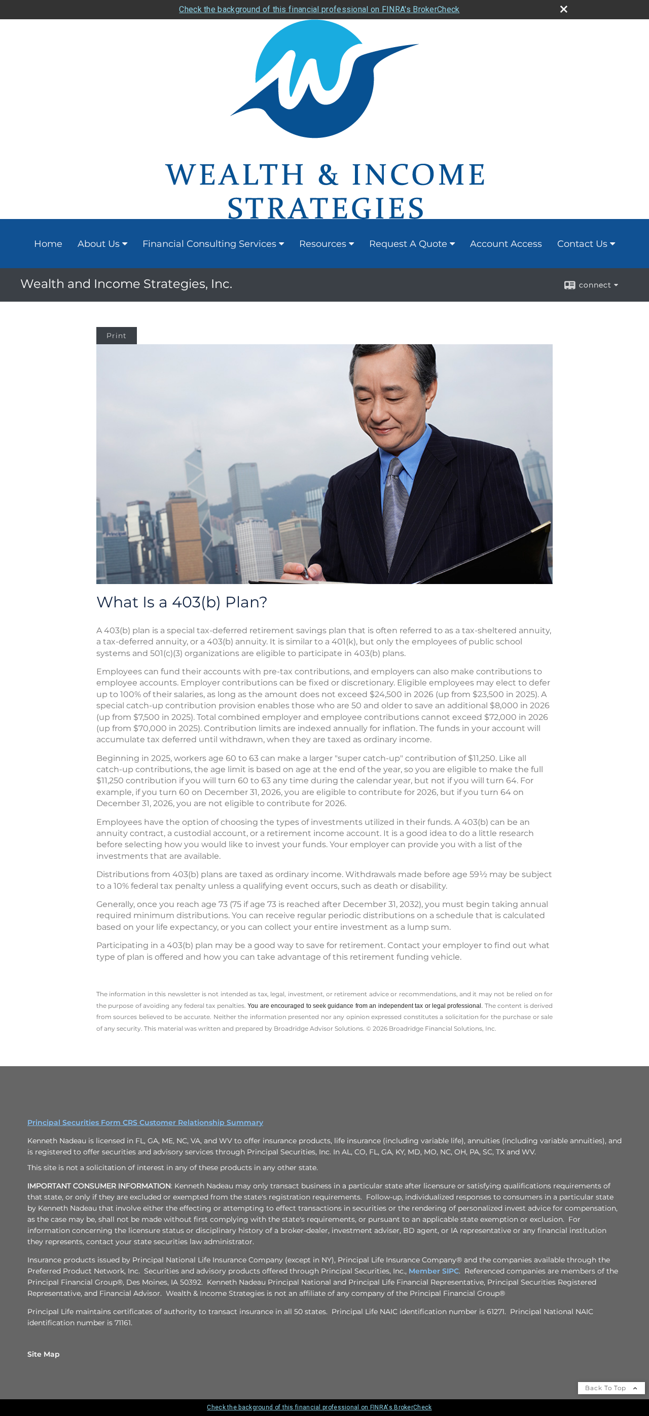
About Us (99, 243)
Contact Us (582, 243)
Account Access (506, 243)
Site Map (43, 1354)
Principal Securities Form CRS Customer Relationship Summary (145, 1122)
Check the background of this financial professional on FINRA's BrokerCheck (319, 9)
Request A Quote (408, 243)
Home (48, 243)
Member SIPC (434, 1271)
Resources (322, 243)
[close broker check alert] (564, 9)
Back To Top (606, 1388)
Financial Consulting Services (209, 243)
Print (116, 335)
